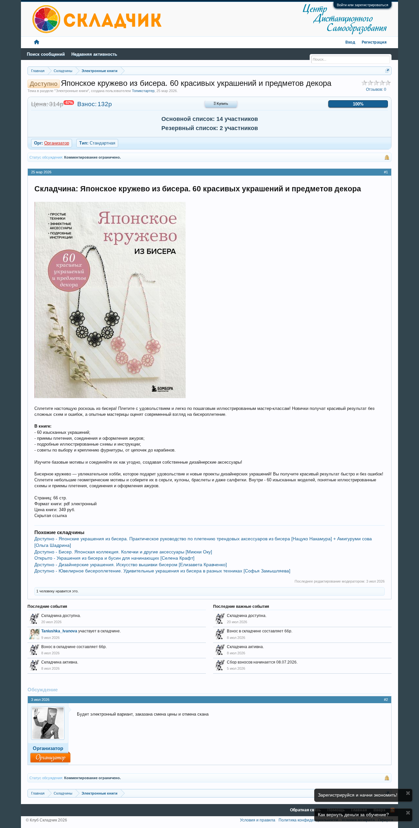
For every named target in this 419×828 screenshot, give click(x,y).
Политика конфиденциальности (308, 820)
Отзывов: (376, 89)
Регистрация (374, 42)
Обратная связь (305, 810)
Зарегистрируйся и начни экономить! (357, 795)
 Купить (221, 104)
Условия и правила (257, 820)
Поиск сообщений (46, 54)
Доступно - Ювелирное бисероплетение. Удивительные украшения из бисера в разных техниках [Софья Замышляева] (162, 570)
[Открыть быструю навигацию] (387, 70)
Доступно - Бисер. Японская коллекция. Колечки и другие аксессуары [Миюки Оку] (123, 551)
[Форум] (36, 42)
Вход (350, 42)
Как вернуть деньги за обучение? (353, 814)
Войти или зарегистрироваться (362, 5)
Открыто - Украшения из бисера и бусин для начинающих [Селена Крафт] (114, 558)
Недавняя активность (94, 54)
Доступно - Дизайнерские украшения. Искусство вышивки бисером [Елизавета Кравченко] (130, 564)
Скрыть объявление (408, 793)
